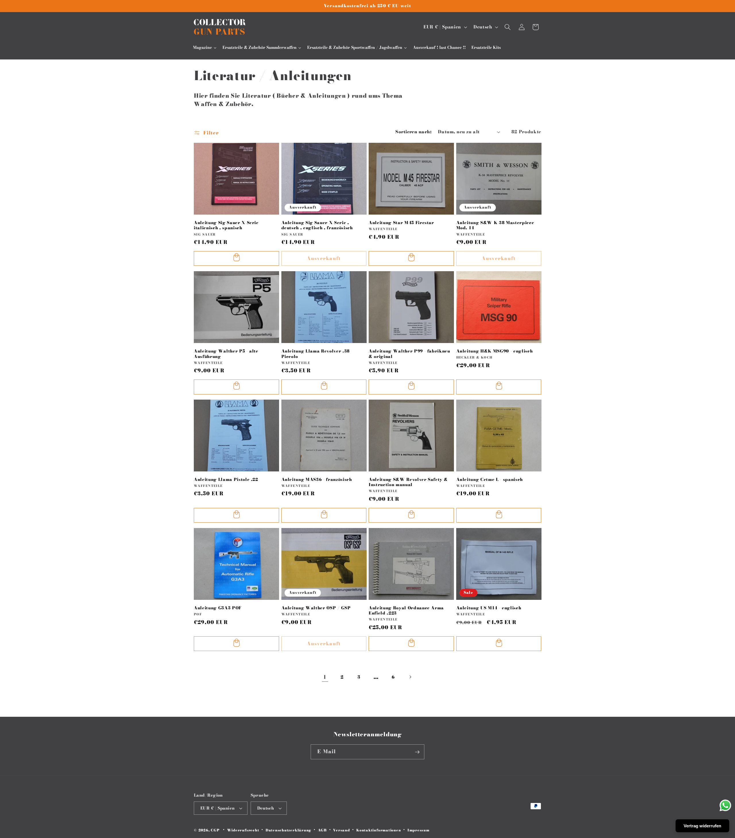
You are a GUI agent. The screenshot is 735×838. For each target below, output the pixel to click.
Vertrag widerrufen (702, 825)
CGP (215, 830)
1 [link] (324, 677)
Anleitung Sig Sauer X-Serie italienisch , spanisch (226, 225)
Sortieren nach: (413, 131)
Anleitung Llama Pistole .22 (226, 479)
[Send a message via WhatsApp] (725, 805)
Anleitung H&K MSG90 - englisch (494, 351)
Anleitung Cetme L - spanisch (489, 479)
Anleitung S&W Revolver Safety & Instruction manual (408, 482)
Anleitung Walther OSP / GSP (316, 608)
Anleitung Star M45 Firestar (401, 222)
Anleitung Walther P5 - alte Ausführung (226, 353)
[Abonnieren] (417, 752)
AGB (322, 830)
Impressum (418, 830)
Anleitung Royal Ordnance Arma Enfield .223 (406, 610)
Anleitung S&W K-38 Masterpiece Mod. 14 (495, 225)
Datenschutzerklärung (288, 830)
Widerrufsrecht (243, 830)
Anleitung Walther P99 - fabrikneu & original (409, 353)
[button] (507, 27)
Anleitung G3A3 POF (217, 608)
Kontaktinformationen (378, 830)
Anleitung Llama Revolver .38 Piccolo (315, 353)
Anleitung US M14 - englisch (488, 608)
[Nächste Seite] (410, 677)
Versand (341, 830)
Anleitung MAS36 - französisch (316, 479)
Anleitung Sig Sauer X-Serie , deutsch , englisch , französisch (317, 225)
